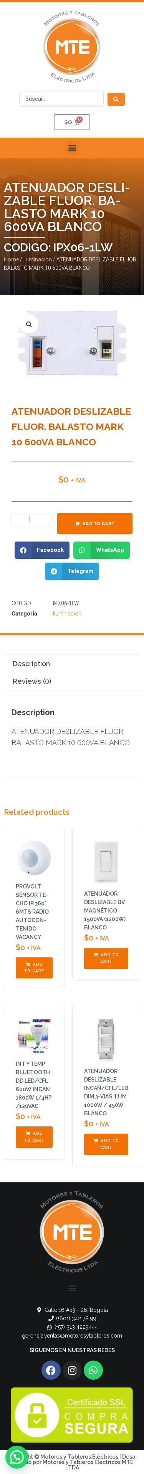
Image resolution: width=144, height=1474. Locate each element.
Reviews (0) (31, 681)
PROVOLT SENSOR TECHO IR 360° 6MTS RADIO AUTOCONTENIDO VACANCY (32, 911)
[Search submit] (116, 99)
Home (11, 259)
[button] (72, 147)
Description (31, 664)
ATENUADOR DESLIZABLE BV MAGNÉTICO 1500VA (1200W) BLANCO (105, 911)
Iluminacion (37, 259)
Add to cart (98, 523)
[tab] (72, 664)
